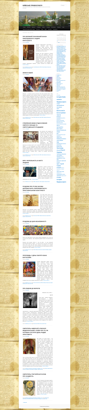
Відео (46, 29)
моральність (38, 181)
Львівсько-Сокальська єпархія (44, 215)
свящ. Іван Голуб (29, 67)
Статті (30, 117)
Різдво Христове (49, 368)
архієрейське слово (61, 158)
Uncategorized (59, 74)
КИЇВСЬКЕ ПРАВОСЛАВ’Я (32, 5)
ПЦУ (26, 67)
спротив (58, 172)
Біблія (35, 117)
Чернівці (58, 156)
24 (57, 40)
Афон (42, 29)
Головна (24, 27)
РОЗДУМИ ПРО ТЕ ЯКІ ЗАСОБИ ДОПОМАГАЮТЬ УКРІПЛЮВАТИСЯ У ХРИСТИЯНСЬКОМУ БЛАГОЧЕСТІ (35, 188)
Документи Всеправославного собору (29, 29)
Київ (57, 133)
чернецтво (59, 175)
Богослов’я (38, 29)
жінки (40, 117)
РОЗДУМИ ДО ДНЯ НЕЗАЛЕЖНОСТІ (34, 221)
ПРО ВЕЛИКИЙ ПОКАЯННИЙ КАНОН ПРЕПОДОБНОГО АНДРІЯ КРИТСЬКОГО (35, 38)
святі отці (58, 170)
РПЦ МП (58, 150)
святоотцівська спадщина (33, 369)
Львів (42, 154)
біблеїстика (37, 117)
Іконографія (58, 95)
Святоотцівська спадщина (36, 368)
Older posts (25, 402)
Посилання (50, 29)
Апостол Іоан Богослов (37, 282)
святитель (62, 167)
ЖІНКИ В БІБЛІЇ (28, 73)
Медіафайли (59, 82)
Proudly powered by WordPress (44, 406)
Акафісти (43, 27)
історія (59, 177)
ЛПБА (42, 117)
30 (65, 40)
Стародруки (39, 27)
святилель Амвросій (26, 369)
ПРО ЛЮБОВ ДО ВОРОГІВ (31, 288)
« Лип (58, 42)
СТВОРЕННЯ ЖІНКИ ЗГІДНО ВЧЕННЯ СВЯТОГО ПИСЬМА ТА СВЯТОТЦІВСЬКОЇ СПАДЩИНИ (35, 125)
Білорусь (59, 116)
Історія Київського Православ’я (61, 99)
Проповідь (46, 249)
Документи (33, 27)
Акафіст (58, 76)
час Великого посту (61, 174)
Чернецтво (59, 27)
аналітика (62, 156)
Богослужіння (53, 27)
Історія (63, 27)
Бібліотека (28, 27)
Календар (48, 27)
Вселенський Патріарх (60, 120)
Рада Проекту (55, 29)
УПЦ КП (62, 150)
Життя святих (59, 128)
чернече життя (63, 175)
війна (58, 159)
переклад (30, 368)
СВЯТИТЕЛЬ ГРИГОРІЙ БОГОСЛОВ (28, 398)
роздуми (43, 181)
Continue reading (26, 64)
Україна (59, 152)
